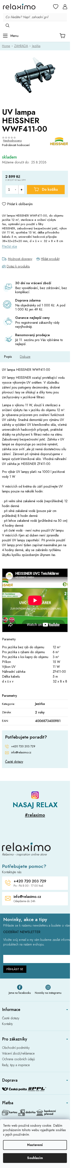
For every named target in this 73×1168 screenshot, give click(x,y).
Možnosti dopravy (20, 259)
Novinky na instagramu (48, 993)
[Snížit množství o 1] (15, 189)
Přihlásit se (14, 969)
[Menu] (10, 35)
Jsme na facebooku (20, 993)
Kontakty (7, 1024)
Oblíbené (56, 6)
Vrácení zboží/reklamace (18, 1053)
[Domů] (7, 46)
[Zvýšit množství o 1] (21, 189)
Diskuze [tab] (25, 356)
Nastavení (35, 1145)
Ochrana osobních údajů (18, 1059)
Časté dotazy (14, 762)
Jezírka (40, 703)
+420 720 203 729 (23, 746)
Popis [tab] (8, 356)
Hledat (7, 25)
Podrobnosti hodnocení (16, 145)
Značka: (59, 141)
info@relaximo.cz (21, 752)
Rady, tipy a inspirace (16, 1065)
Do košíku (50, 189)
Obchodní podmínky (16, 1048)
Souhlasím (35, 1158)
